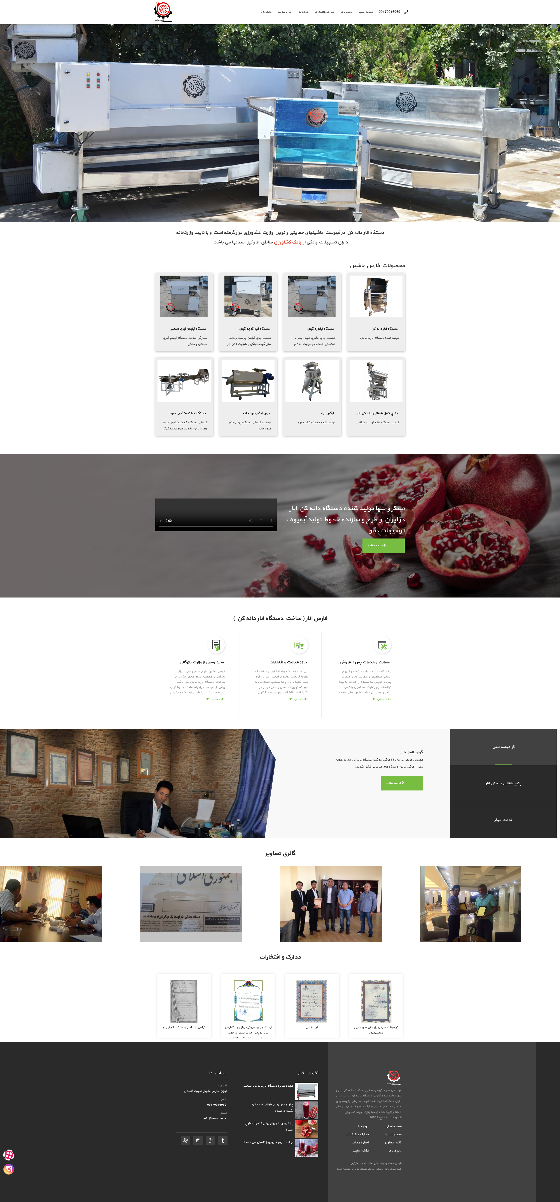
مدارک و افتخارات (324, 12)
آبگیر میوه (327, 413)
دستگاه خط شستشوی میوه (187, 413)
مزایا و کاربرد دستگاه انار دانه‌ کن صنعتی (268, 1086)
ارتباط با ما (265, 12)
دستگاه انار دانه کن (384, 328)
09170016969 (389, 12)
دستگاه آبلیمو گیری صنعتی (188, 328)
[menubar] (313, 12)
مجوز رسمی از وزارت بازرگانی (201, 662)
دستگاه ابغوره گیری (320, 328)
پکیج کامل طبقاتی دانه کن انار (377, 413)
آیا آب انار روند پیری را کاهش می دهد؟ (268, 1142)
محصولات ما (393, 1134)
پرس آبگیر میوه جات (256, 413)
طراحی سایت (394, 1163)
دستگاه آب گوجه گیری (254, 328)
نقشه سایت (360, 1150)
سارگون (355, 1163)
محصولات (346, 12)
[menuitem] (362, 12)
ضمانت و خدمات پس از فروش (365, 662)
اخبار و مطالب (285, 12)
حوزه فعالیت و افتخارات (288, 662)
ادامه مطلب (375, 545)
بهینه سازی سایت (376, 1163)
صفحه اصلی (366, 12)
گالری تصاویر (393, 1142)
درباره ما (303, 12)
